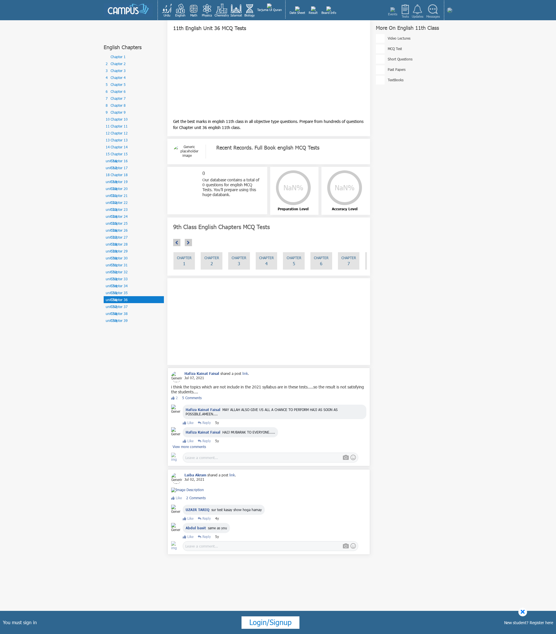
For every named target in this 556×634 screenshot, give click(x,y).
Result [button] (313, 12)
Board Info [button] (328, 12)
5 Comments (192, 398)
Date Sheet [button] (297, 12)
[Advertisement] (268, 77)
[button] (167, 10)
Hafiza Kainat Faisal (203, 410)
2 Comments (196, 498)
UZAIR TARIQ (197, 510)
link (245, 373)
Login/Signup (270, 622)
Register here (541, 622)
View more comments (189, 447)
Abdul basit (196, 528)
